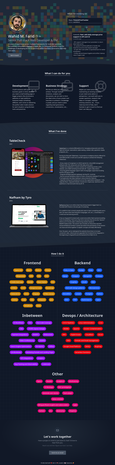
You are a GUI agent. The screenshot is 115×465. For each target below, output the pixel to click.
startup (29, 46)
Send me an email (57, 453)
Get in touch (15, 55)
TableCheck (62, 148)
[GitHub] (37, 36)
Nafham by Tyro (64, 205)
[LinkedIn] (40, 36)
